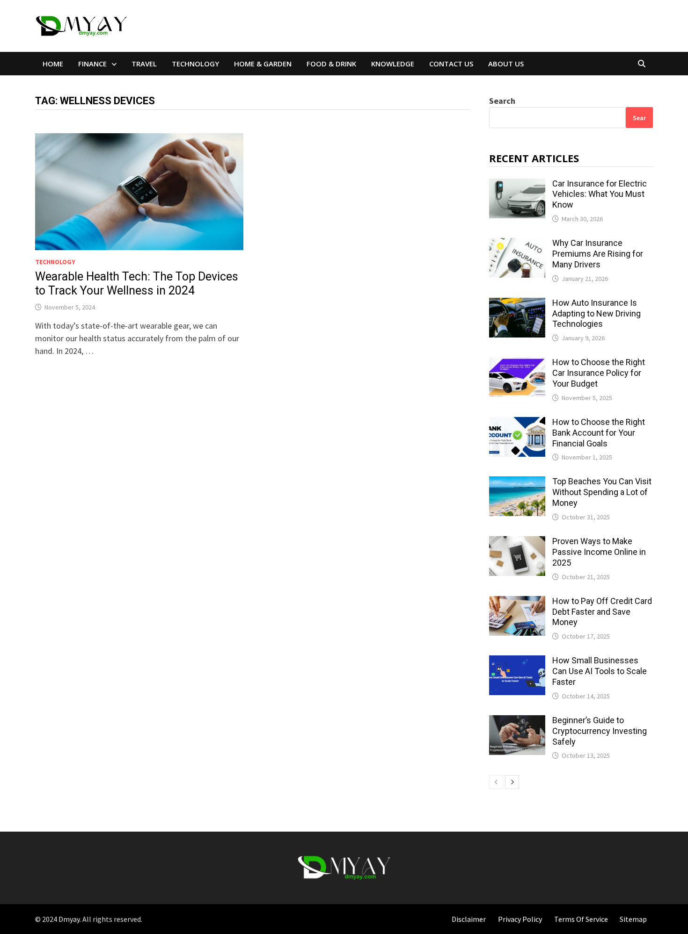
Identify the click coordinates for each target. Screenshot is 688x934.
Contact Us (451, 63)
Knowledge (392, 63)
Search (502, 100)
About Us (506, 63)
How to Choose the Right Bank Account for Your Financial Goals (598, 432)
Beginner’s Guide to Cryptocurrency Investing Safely (599, 731)
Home (53, 63)
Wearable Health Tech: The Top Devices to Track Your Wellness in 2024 (136, 283)
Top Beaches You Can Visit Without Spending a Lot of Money (601, 492)
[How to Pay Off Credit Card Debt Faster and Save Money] (517, 602)
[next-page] (512, 782)
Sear (639, 118)
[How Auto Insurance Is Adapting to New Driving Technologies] (517, 304)
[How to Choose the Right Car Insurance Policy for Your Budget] (517, 363)
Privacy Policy (520, 919)
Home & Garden (263, 63)
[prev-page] (496, 782)
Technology (195, 63)
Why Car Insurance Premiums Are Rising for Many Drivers (597, 253)
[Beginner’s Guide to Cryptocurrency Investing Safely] (517, 721)
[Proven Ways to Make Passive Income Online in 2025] (517, 542)
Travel (144, 63)
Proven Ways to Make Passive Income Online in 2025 (599, 552)
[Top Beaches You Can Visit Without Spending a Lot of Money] (517, 482)
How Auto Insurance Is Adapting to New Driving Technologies (596, 313)
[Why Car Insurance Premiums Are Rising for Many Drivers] (517, 244)
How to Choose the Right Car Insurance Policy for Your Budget (598, 372)
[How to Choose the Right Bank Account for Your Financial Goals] (517, 423)
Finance (92, 63)
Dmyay (69, 919)
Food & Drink (331, 63)
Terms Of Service (581, 919)
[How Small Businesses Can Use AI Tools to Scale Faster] (517, 661)
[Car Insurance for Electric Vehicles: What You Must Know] (517, 185)
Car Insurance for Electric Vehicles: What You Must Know (599, 194)
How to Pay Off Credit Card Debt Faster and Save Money (602, 611)
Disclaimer (469, 919)
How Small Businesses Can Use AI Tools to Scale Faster (599, 671)
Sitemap (633, 919)
